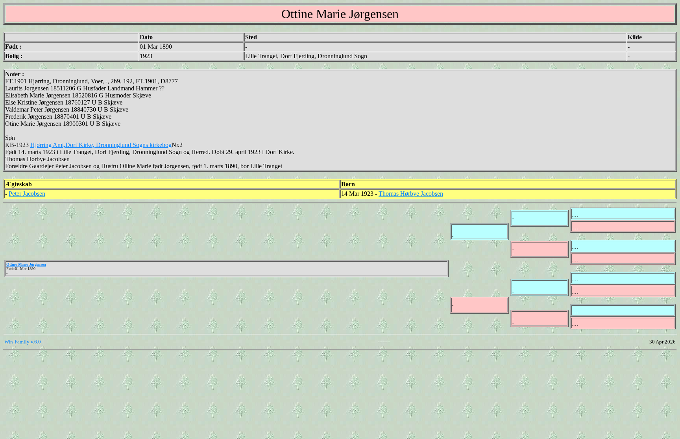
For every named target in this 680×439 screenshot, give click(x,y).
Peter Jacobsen (27, 193)
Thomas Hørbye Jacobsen (411, 193)
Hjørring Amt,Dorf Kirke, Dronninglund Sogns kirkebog (101, 144)
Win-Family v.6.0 (22, 342)
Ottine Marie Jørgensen (26, 264)
